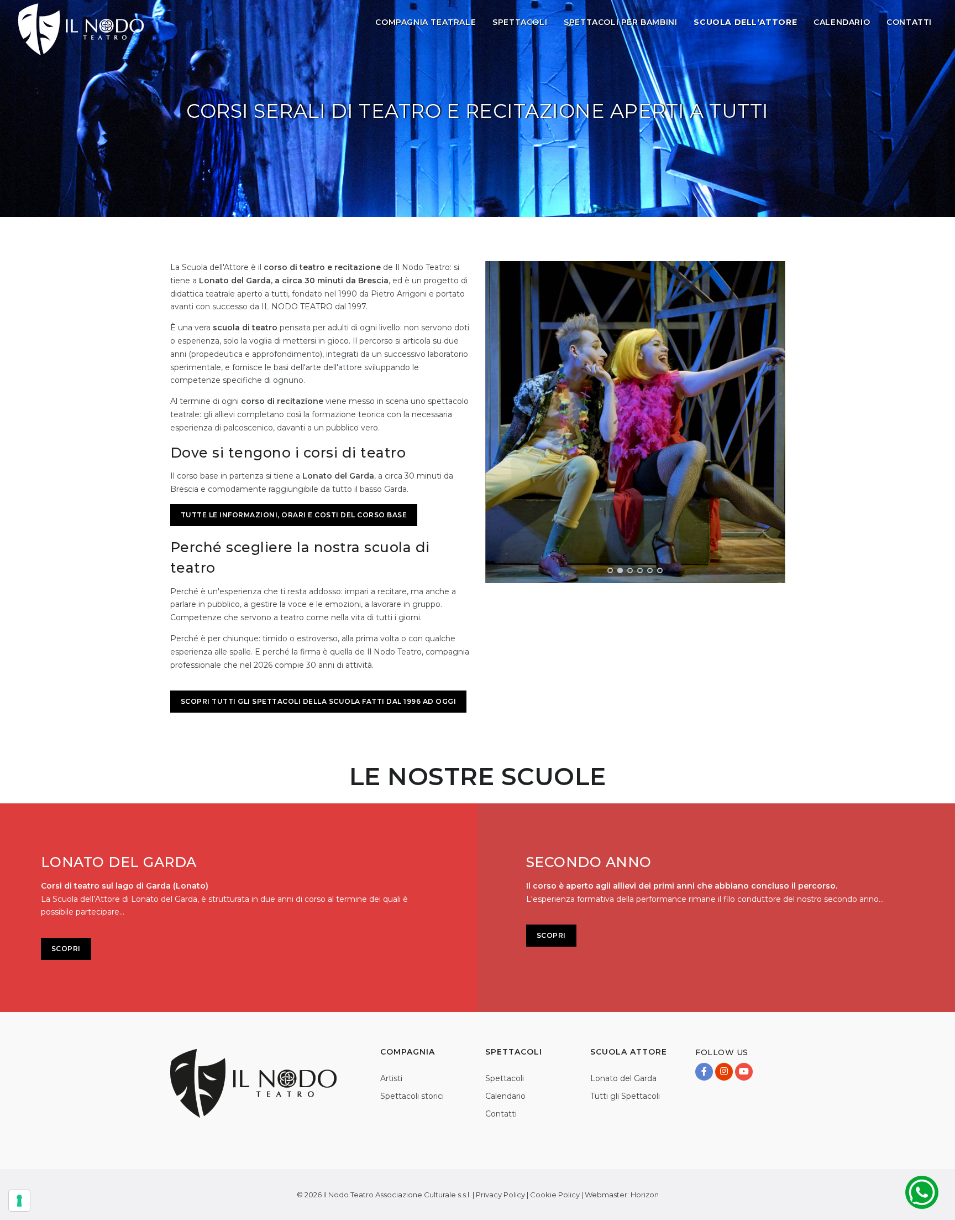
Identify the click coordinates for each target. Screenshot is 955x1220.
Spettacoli (519, 22)
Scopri (66, 948)
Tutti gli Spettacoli (625, 1096)
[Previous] (496, 420)
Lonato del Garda (623, 1078)
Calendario (842, 22)
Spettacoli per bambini (620, 22)
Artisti (391, 1078)
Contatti (909, 22)
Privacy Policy (500, 1194)
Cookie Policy (555, 1194)
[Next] (774, 420)
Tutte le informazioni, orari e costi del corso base (294, 515)
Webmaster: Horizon (622, 1194)
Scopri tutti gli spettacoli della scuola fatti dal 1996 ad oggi (318, 701)
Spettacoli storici (412, 1096)
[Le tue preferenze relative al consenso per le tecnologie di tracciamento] (19, 1200)
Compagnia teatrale (425, 22)
